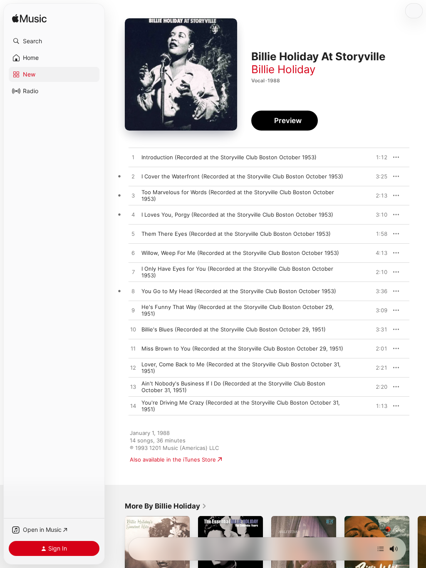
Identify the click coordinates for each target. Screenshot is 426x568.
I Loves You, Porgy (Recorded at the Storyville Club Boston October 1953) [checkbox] (237, 214)
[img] (29, 19)
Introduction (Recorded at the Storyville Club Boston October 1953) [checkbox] (229, 157)
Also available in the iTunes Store (173, 459)
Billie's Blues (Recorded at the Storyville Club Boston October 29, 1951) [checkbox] (233, 329)
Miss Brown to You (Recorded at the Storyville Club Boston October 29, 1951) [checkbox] (242, 348)
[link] (166, 506)
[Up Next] (381, 549)
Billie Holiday (283, 69)
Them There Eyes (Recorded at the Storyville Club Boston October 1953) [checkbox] (236, 233)
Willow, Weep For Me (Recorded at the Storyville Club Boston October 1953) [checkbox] (240, 252)
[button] (54, 41)
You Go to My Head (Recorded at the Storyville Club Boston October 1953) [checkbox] (238, 291)
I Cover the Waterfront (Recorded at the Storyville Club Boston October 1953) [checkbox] (242, 176)
